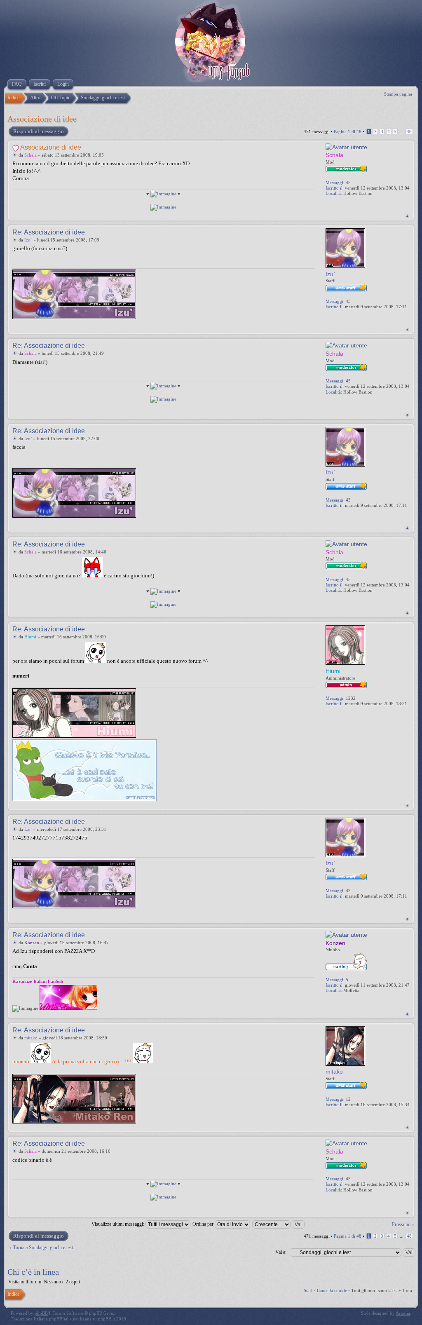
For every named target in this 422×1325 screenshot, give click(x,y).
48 (409, 131)
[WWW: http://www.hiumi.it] (339, 715)
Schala (30, 154)
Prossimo (401, 1224)
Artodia (403, 1313)
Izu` (28, 239)
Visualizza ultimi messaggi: (118, 1224)
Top (407, 216)
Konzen (31, 942)
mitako (31, 1037)
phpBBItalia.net (64, 1318)
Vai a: (280, 1252)
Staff (308, 1290)
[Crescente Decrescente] (278, 1224)
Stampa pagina (398, 93)
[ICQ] (348, 715)
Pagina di (347, 131)
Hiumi (30, 636)
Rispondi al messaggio (38, 131)
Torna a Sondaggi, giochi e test (43, 1247)
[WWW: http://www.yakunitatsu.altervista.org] (339, 204)
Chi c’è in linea (33, 1271)
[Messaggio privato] (330, 204)
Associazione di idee (42, 118)
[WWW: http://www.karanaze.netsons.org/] (339, 1001)
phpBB (41, 1313)
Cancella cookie (332, 1290)
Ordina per (203, 1224)
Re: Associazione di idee (48, 232)
